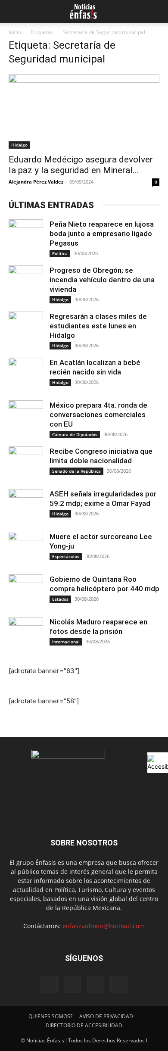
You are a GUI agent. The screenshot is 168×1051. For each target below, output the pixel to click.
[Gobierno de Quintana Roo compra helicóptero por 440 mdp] (26, 591)
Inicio (15, 32)
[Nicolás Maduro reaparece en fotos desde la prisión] (26, 634)
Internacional (66, 642)
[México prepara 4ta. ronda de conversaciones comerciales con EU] (26, 417)
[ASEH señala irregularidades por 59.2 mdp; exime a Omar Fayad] (26, 506)
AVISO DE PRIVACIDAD (106, 1016)
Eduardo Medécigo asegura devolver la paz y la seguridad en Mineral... (81, 164)
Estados (60, 599)
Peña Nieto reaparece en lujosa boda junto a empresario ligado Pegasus (102, 233)
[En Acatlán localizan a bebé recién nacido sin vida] (26, 375)
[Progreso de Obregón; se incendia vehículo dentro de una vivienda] (26, 282)
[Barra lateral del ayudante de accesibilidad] (157, 762)
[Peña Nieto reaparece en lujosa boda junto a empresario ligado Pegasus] (26, 236)
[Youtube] (119, 984)
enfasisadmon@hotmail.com (103, 926)
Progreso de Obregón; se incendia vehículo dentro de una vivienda (102, 279)
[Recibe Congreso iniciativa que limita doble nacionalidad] (26, 463)
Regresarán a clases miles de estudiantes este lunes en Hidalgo (98, 326)
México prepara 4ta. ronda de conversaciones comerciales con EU (98, 414)
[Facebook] (49, 984)
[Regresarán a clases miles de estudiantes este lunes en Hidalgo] (26, 329)
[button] (14, 11)
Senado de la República (76, 471)
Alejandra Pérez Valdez (36, 181)
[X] (95, 984)
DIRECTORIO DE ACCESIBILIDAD (84, 1025)
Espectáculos (65, 556)
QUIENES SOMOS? (50, 1016)
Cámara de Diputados (74, 434)
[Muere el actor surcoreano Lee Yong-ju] (26, 549)
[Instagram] (72, 984)
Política (60, 253)
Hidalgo (19, 145)
